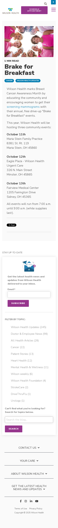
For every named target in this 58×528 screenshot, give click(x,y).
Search (14, 428)
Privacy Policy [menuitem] (35, 508)
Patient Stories (22, 354)
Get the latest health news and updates (29, 487)
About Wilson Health (27, 474)
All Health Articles (25, 340)
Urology (18, 400)
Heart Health (21, 360)
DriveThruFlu (21, 394)
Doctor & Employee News (29, 334)
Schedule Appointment (34, 10)
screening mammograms (23, 107)
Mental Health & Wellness (29, 367)
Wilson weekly (22, 374)
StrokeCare (19, 387)
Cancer (9, 80)
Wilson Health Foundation (28, 380)
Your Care (27, 461)
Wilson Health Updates (28, 80)
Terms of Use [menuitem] (20, 508)
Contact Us (27, 448)
